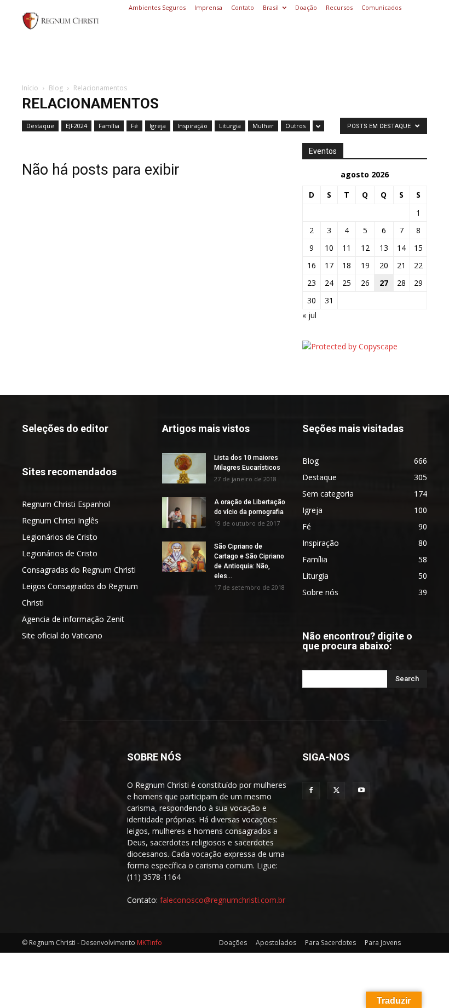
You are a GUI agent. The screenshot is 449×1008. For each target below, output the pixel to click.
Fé (134, 126)
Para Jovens (383, 942)
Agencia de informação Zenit (73, 619)
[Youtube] (361, 790)
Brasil (271, 7)
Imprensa (208, 7)
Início (30, 88)
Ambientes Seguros (157, 7)
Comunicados (381, 7)
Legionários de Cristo (59, 537)
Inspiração (192, 126)
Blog (56, 88)
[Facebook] (311, 790)
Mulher (263, 126)
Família (109, 126)
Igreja (157, 126)
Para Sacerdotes (330, 942)
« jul (309, 315)
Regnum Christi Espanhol (66, 504)
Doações (233, 942)
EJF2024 (76, 126)
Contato (242, 7)
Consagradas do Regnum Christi (79, 570)
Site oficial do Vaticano (62, 635)
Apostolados (276, 942)
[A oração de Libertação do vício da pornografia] (184, 512)
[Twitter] (336, 790)
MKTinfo (149, 942)
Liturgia (230, 126)
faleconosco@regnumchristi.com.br (222, 900)
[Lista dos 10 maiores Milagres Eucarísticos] (184, 468)
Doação (306, 7)
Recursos (339, 7)
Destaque (40, 126)
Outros (295, 126)
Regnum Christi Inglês (60, 520)
